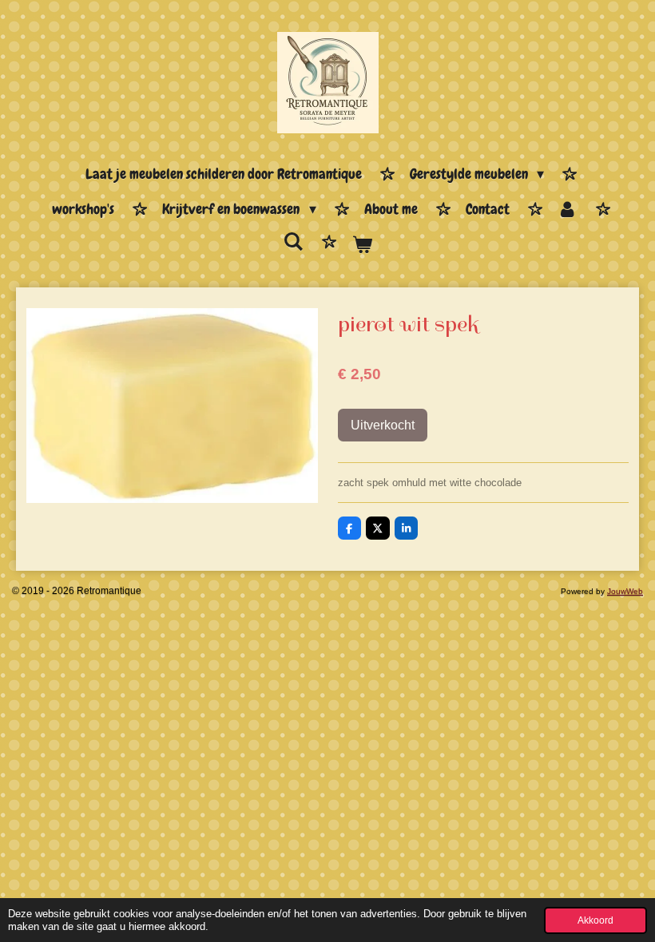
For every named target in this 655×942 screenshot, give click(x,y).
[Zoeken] (293, 242)
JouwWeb (625, 591)
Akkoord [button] (595, 920)
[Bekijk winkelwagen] (361, 245)
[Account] (567, 210)
